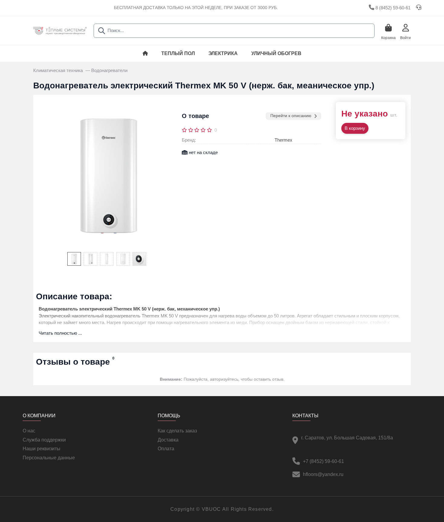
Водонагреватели (109, 70)
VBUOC (211, 509)
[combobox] (234, 31)
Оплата (166, 448)
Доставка (168, 439)
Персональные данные (49, 457)
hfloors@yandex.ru (323, 474)
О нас (29, 430)
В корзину (355, 128)
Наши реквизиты (41, 448)
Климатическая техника (58, 70)
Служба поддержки (44, 439)
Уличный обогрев (276, 53)
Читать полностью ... (60, 333)
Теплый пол (178, 53)
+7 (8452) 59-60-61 (323, 461)
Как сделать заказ (177, 430)
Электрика (223, 53)
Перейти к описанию (290, 115)
